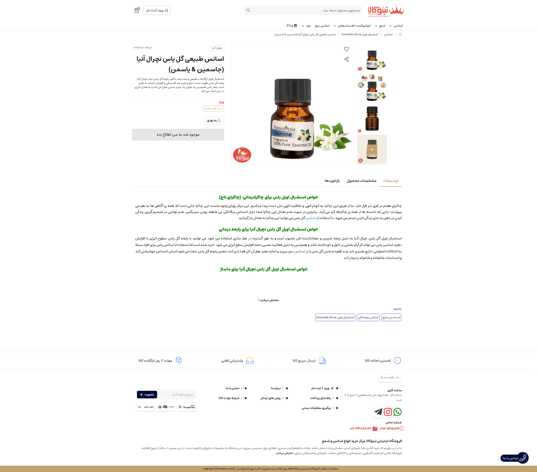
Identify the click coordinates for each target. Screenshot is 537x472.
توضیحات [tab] (390, 180)
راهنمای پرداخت (320, 398)
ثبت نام (151, 10)
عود (308, 26)
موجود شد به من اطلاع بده (178, 134)
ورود (160, 10)
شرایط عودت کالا (229, 398)
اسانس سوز (322, 26)
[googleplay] (186, 407)
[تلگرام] (378, 412)
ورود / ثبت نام (320, 388)
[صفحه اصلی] (400, 34)
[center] (248, 10)
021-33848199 (360, 429)
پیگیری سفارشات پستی (316, 408)
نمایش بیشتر (269, 299)
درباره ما (276, 388)
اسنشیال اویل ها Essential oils (360, 34)
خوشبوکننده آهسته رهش (354, 26)
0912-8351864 (389, 429)
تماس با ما (232, 388)
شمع (382, 26)
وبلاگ (289, 25)
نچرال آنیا (217, 48)
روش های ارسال (270, 398)
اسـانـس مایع (391, 317)
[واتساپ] (397, 412)
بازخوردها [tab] (332, 180)
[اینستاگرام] (388, 412)
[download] (145, 407)
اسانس (398, 26)
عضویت (149, 394)
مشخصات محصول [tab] (362, 180)
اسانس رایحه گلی (368, 317)
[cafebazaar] (166, 407)
